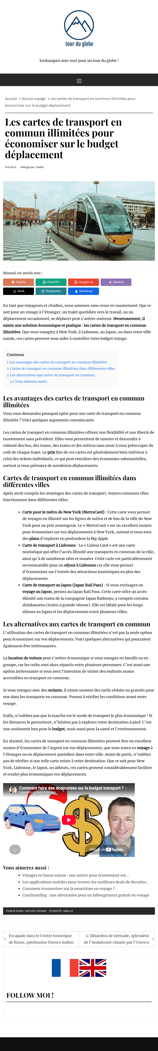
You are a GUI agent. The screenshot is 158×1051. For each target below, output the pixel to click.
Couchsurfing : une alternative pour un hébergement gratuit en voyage (85, 895)
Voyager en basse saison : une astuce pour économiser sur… (75, 875)
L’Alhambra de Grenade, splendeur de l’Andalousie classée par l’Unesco (116, 939)
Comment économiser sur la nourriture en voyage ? (68, 888)
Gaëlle (40, 167)
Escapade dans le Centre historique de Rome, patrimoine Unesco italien (41, 939)
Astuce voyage (36, 911)
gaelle (68, 911)
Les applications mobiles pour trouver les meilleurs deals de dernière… (85, 882)
